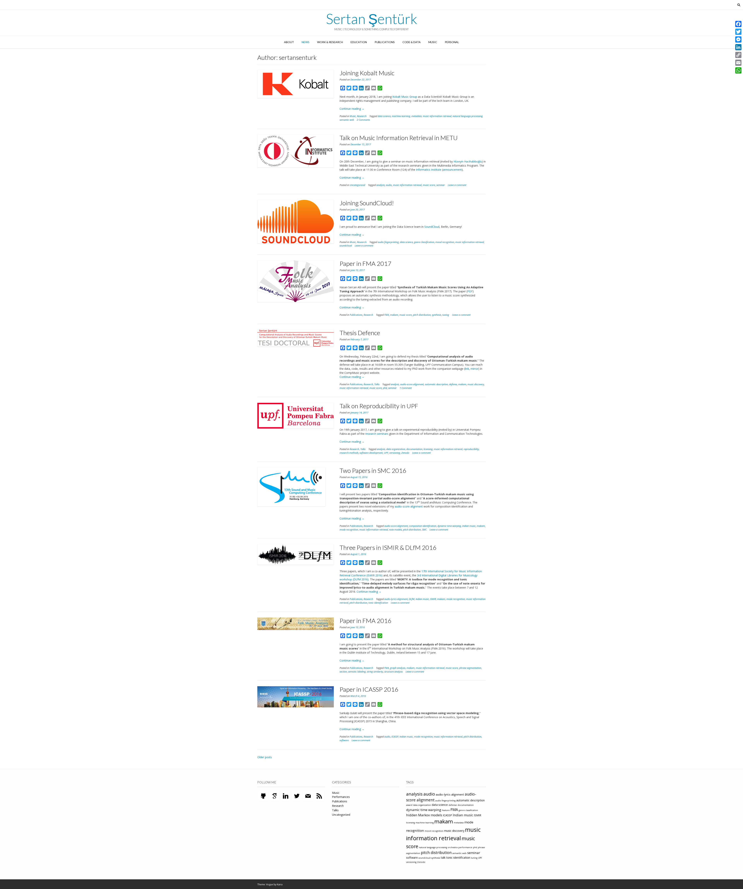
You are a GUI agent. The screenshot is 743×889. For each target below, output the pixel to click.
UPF (386, 452)
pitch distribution (422, 315)
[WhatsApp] (738, 70)
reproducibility (471, 449)
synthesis (436, 315)
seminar (440, 185)
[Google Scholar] (274, 795)
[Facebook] (738, 24)
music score (429, 185)
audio (389, 185)
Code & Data (411, 42)
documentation (414, 449)
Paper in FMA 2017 (365, 263)
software (344, 740)
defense (453, 384)
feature (446, 810)
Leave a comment (457, 185)
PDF (470, 291)
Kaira (279, 884)
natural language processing (468, 116)
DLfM (411, 599)
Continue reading (352, 108)
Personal (452, 42)
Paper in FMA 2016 (365, 620)
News (305, 42)
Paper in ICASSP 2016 (369, 689)
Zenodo (405, 452)
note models (395, 529)
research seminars (376, 434)
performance (465, 847)
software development (371, 452)
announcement (452, 169)
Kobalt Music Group (404, 96)
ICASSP (394, 736)
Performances (341, 797)
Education (359, 42)
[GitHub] (263, 795)
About (289, 42)
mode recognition (349, 529)
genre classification (424, 242)
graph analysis (397, 668)
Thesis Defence (360, 332)
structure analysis (393, 671)
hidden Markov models (424, 815)
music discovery (475, 384)
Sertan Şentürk (371, 19)
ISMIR (433, 599)
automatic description (436, 384)
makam (394, 315)
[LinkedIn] (285, 795)
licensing (428, 449)
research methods (349, 452)
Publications (385, 42)
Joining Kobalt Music (367, 73)
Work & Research (330, 42)
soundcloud (346, 245)
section (343, 671)
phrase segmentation (470, 668)
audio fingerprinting (388, 242)
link (467, 368)
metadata (416, 116)
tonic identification (378, 602)
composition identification (422, 526)
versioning (394, 452)
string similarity (375, 671)
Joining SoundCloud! (367, 203)
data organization (395, 449)
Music (432, 42)
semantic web (347, 119)
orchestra (453, 847)
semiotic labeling (357, 671)
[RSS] (319, 795)
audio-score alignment (412, 384)
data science (384, 116)
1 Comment (406, 388)
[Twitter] (297, 795)
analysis (380, 185)
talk (443, 857)
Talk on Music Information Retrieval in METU (399, 137)
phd (385, 388)
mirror (474, 368)
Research (361, 116)
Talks (376, 384)
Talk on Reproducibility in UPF (379, 406)
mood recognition (444, 242)
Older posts (264, 757)
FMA (386, 315)
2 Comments (363, 119)
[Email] (738, 63)
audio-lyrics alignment (396, 599)
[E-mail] (308, 795)
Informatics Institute (428, 169)
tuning (445, 315)
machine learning (401, 116)
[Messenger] (738, 39)
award (409, 805)
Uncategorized (357, 185)
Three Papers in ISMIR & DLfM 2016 (388, 547)
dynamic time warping (449, 526)
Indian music (469, 526)
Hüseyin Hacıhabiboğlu (468, 161)
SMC (424, 529)
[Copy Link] (738, 55)
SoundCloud (431, 226)
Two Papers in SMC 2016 (373, 470)
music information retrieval (437, 116)
